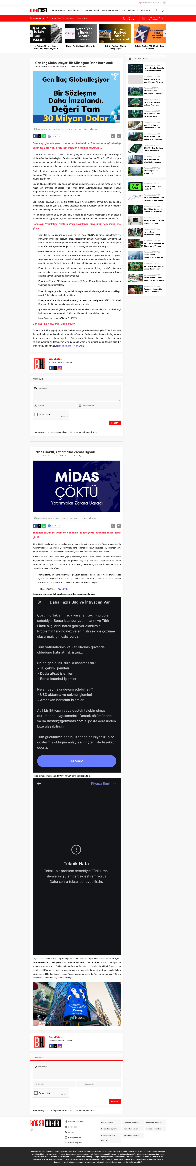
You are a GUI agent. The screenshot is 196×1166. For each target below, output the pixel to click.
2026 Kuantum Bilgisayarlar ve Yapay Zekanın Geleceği (153, 93)
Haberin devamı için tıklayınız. (70, 346)
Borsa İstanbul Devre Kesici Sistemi (153, 187)
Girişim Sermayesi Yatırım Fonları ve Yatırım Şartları (152, 105)
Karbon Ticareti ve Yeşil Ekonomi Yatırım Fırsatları (153, 82)
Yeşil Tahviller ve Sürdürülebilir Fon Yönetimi (152, 127)
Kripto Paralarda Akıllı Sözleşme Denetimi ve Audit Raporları (154, 200)
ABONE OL (56, 136)
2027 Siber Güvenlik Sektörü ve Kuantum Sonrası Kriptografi (153, 211)
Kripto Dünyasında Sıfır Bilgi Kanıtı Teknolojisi (152, 116)
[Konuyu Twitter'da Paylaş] (39, 136)
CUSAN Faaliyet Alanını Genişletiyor (81, 47)
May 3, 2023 (62, 587)
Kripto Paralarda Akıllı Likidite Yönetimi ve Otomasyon (154, 70)
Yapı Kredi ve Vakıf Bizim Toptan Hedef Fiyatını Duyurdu (150, 47)
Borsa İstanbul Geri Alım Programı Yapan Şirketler (153, 139)
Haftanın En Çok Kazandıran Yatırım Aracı (67, 18)
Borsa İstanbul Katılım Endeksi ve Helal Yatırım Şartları (154, 223)
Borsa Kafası (55, 358)
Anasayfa (38, 66)
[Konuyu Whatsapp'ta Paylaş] (44, 136)
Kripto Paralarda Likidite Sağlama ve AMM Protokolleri (152, 162)
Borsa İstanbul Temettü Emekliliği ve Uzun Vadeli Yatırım (153, 257)
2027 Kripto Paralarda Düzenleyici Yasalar (154, 244)
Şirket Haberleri (49, 456)
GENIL (45, 66)
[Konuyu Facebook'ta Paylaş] (35, 136)
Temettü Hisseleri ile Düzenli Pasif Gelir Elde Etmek (153, 291)
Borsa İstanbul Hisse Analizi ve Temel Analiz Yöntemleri (154, 280)
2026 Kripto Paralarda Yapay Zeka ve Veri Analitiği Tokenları (154, 269)
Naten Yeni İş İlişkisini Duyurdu (46, 46)
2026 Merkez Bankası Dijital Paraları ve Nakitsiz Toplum (153, 150)
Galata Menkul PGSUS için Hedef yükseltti (115, 47)
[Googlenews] (164, 2)
